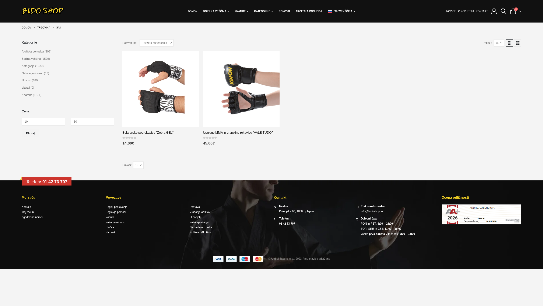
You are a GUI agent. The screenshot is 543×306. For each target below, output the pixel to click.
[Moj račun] (494, 11)
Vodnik (110, 217)
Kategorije (262, 11)
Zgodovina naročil (32, 217)
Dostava (195, 206)
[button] (503, 11)
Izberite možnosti (192, 58)
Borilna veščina (214, 11)
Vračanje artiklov (200, 212)
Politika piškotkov (200, 232)
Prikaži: (487, 42)
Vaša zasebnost (115, 222)
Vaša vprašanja (199, 222)
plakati (26, 87)
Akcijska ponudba (308, 11)
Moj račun (28, 212)
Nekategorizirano (32, 73)
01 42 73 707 (54, 181)
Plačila (110, 227)
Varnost (110, 232)
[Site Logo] (43, 11)
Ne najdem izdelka (201, 227)
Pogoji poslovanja (116, 206)
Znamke (240, 11)
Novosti (284, 11)
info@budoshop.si (372, 211)
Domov (192, 11)
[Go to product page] (160, 89)
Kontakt (482, 11)
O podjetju (466, 11)
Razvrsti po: (129, 42)
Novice (451, 11)
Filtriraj (30, 133)
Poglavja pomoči (116, 212)
